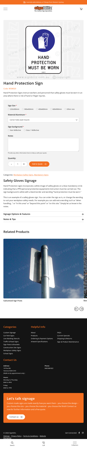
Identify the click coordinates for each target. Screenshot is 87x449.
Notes (10, 136)
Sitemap (6, 436)
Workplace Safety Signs (23, 175)
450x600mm (43, 109)
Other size (71, 109)
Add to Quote (37, 164)
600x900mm (57, 109)
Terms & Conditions (30, 436)
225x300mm (14, 109)
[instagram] (83, 433)
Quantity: (12, 158)
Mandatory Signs (41, 175)
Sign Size (12, 105)
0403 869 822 (49, 368)
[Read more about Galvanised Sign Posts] (43, 271)
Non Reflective (15, 130)
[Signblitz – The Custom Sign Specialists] (43, 7)
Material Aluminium (17, 114)
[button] (43, 214)
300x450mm (28, 109)
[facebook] (79, 433)
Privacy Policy (16, 436)
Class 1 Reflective (32, 130)
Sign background (16, 126)
